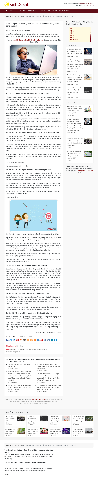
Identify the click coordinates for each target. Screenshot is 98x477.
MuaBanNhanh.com (38, 399)
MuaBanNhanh (82, 3)
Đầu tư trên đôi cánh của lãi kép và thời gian (10, 432)
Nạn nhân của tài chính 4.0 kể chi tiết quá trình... (33, 432)
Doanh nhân (52, 10)
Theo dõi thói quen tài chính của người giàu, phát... (55, 420)
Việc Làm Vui (90, 5)
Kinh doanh (21, 10)
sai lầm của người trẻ (13, 352)
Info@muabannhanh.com (13, 468)
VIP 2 (72, 31)
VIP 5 (72, 37)
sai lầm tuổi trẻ (42, 349)
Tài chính (43, 10)
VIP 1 (72, 29)
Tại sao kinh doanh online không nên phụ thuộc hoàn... (32, 420)
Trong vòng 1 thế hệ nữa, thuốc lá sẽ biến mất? (78, 432)
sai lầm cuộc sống (29, 349)
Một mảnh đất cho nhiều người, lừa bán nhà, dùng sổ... (78, 420)
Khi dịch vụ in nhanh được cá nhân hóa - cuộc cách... (10, 420)
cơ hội (20, 349)
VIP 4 (72, 35)
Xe (93, 3)
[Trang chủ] (6, 11)
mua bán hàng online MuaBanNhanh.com (28, 40)
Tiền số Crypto (64, 10)
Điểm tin (12, 10)
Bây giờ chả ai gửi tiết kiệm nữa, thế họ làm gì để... (55, 432)
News (6, 474)
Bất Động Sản (32, 10)
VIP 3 (72, 33)
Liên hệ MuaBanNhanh (85, 170)
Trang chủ (9, 16)
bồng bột (13, 349)
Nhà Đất (89, 3)
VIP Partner (74, 39)
